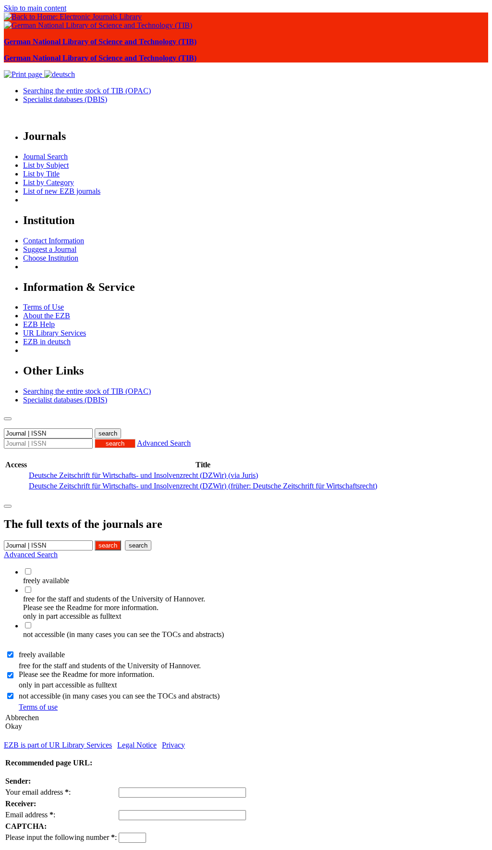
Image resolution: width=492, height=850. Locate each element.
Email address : (30, 815)
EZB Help (39, 324)
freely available (42, 654)
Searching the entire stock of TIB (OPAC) (87, 91)
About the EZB (46, 316)
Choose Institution (50, 258)
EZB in (47, 342)
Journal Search (45, 156)
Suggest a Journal (49, 249)
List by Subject (46, 165)
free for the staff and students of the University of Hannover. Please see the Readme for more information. (110, 670)
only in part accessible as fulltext (68, 685)
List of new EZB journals (61, 191)
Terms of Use (43, 307)
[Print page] (24, 74)
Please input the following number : (61, 837)
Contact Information (53, 241)
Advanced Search (164, 443)
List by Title (41, 174)
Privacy (173, 745)
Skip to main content (35, 8)
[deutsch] (59, 74)
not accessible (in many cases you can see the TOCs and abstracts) (119, 696)
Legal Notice (137, 745)
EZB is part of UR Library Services (58, 745)
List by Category (48, 182)
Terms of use (38, 707)
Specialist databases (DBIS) (65, 99)
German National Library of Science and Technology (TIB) (100, 42)
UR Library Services (54, 333)
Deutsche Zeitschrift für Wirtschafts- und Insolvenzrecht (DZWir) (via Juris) (143, 475)
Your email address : (38, 792)
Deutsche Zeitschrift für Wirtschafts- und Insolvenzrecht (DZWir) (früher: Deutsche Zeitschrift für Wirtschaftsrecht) (203, 486)
